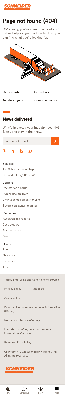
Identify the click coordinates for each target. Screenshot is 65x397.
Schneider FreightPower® (19, 175)
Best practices (12, 230)
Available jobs (13, 100)
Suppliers (38, 288)
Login (40, 393)
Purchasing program (15, 193)
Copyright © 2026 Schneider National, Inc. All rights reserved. (30, 353)
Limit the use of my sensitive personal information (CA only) (28, 331)
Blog (5, 236)
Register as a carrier (15, 188)
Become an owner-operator (20, 205)
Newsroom (9, 255)
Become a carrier (45, 100)
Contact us (24, 393)
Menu (56, 393)
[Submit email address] (55, 141)
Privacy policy (12, 288)
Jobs (5, 267)
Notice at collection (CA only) (22, 320)
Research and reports (16, 218)
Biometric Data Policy (17, 342)
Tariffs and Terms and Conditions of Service (31, 279)
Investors (9, 261)
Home (8, 393)
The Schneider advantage (19, 169)
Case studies (11, 224)
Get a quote (11, 92)
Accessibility (12, 298)
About (6, 249)
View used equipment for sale (21, 199)
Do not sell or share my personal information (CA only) (32, 309)
